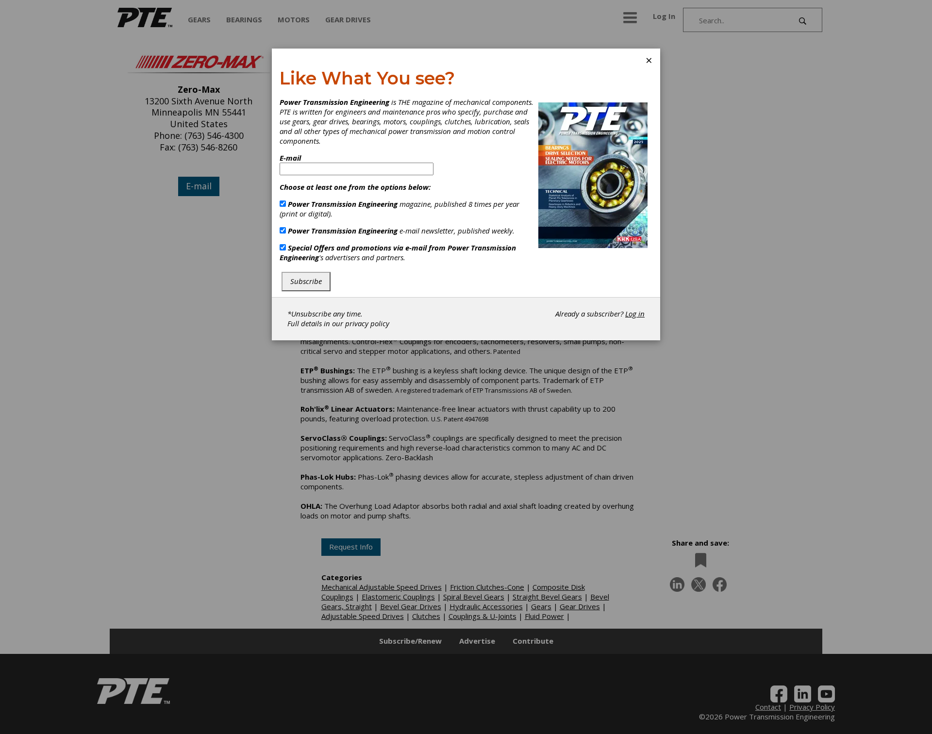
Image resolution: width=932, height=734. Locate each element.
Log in (635, 313)
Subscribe (306, 281)
